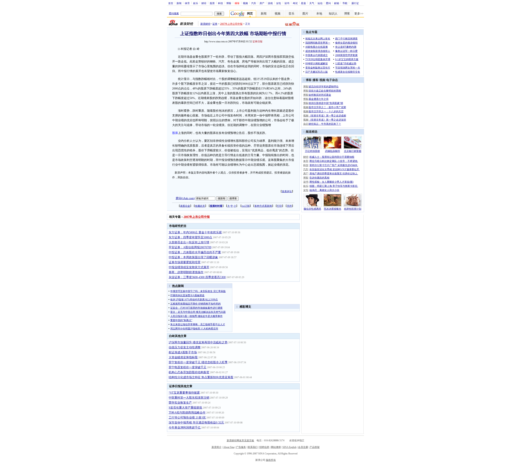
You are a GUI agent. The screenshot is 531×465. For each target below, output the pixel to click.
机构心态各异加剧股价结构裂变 (189, 372)
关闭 (289, 205)
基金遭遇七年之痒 (319, 99)
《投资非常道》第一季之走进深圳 (327, 119)
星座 (303, 3)
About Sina (228, 447)
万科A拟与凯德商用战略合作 (187, 412)
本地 (319, 13)
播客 (315, 80)
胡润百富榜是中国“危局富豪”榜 (326, 103)
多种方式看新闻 (263, 205)
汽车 (253, 3)
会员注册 (303, 447)
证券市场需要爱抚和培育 (185, 262)
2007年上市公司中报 (231, 23)
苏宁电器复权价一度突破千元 (187, 367)
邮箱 (336, 3)
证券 (214, 23)
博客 (228, 3)
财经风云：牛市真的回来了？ (325, 123)
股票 (212, 3)
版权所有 (271, 460)
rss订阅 (246, 205)
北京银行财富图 (352, 151)
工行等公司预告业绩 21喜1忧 (187, 417)
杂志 (305, 123)
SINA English (289, 447)
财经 (203, 3)
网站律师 (276, 447)
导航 (344, 3)
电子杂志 (332, 80)
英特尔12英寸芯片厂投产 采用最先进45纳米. (333, 165)
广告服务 (241, 447)
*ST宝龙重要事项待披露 (184, 392)
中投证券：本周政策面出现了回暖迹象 (193, 257)
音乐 (291, 13)
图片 (305, 13)
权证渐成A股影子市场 (183, 352)
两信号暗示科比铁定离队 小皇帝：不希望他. (333, 161)
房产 (261, 3)
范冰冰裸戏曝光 (332, 208)
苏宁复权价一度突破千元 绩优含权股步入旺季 (198, 362)
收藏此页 (200, 205)
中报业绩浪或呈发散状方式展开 (189, 267)
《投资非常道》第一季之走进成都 (327, 115)
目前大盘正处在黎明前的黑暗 (325, 90)
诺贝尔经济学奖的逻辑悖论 (324, 86)
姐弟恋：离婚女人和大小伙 (324, 190)
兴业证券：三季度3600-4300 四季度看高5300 (197, 277)
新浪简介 (217, 447)
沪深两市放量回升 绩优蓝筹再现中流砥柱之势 (198, 342)
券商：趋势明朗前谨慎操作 (186, 272)
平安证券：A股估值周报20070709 (190, 247)
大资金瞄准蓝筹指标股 (183, 357)
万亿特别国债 (312, 151)
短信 (320, 3)
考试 (295, 3)
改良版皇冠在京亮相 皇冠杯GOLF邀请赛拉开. (334, 169)
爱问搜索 (174, 13)
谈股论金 (185, 205)
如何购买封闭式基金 (320, 94)
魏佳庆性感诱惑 (312, 208)
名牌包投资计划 (352, 208)
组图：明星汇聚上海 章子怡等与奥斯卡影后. (333, 186)
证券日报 (257, 41)
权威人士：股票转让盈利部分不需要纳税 (331, 156)
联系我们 (253, 447)
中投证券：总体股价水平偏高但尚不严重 (195, 252)
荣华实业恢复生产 (180, 402)
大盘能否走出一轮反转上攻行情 (189, 242)
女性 (278, 3)
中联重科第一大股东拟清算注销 (189, 397)
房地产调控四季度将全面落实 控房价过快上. (333, 173)
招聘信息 (264, 447)
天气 (311, 3)
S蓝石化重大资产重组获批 (185, 407)
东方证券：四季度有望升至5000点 (190, 237)
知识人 (333, 13)
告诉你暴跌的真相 (319, 177)
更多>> (358, 13)
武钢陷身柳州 (332, 151)
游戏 (270, 3)
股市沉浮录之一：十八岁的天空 (326, 111)
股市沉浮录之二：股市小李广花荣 (327, 107)
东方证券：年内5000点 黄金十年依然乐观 (195, 232)
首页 (170, 3)
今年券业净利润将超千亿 (185, 427)
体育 (187, 3)
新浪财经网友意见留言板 (240, 440)
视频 (245, 3)
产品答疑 (315, 447)
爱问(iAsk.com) (185, 198)
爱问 (328, 3)
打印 (279, 205)
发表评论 (287, 191)
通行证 (355, 3)
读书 (286, 3)
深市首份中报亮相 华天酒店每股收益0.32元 (196, 422)
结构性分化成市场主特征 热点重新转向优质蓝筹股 (201, 377)
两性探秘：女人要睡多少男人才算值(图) (331, 181)
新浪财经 (205, 23)
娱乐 (195, 3)
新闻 (179, 3)
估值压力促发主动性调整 (185, 347)
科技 (220, 3)
